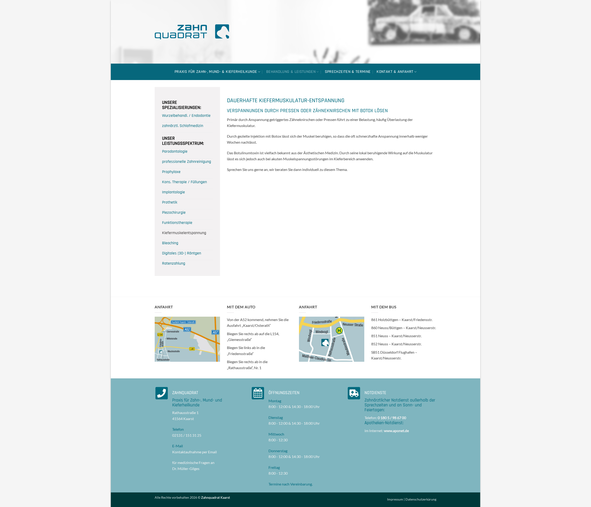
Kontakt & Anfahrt (395, 71)
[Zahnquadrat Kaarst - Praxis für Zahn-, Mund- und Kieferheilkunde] (192, 32)
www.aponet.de (396, 430)
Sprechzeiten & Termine (348, 71)
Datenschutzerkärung (420, 499)
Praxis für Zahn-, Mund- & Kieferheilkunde (216, 71)
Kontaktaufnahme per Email (194, 452)
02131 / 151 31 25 (186, 435)
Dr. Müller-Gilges (185, 468)
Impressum (395, 499)
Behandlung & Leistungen (291, 71)
